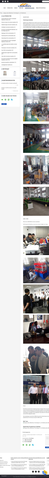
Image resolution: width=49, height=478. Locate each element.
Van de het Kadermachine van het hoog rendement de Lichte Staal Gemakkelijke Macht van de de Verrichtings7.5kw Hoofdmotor (37, 462)
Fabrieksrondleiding (29, 7)
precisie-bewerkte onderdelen (7, 62)
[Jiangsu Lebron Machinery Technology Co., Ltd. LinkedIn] (8, 1)
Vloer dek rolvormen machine (7, 56)
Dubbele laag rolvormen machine (8, 24)
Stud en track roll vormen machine (8, 22)
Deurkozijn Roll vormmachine (7, 35)
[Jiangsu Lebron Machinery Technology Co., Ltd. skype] (12, 99)
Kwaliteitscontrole (41, 7)
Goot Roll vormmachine (6, 50)
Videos (15, 7)
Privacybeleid (4, 475)
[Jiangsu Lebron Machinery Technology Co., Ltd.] (24, 5)
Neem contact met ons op (5, 465)
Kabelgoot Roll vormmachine (7, 33)
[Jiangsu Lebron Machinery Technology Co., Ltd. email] (2, 100)
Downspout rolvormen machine (7, 47)
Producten (9, 7)
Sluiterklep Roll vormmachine (7, 38)
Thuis (1, 12)
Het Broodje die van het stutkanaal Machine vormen (19, 458)
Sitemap (1, 467)
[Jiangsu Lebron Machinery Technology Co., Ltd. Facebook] (3, 1)
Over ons (21, 7)
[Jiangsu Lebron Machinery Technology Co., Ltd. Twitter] (5, 1)
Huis (5, 7)
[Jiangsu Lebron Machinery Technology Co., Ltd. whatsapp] (6, 100)
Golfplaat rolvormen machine (7, 27)
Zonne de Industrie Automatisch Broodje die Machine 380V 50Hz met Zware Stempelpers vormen (19, 462)
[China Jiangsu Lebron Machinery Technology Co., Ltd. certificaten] (5, 73)
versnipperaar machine (6, 64)
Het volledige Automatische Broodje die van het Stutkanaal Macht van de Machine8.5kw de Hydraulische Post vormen (19, 468)
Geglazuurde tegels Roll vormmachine (9, 52)
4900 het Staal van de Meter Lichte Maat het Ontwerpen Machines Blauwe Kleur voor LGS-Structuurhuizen (37, 468)
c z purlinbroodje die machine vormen (9, 44)
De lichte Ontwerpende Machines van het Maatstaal (37, 458)
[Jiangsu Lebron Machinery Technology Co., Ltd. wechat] (9, 100)
